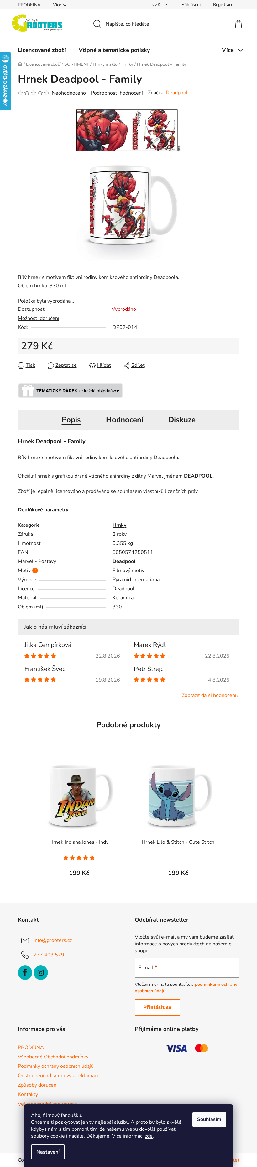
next (234, 823)
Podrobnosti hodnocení (117, 93)
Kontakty (28, 1094)
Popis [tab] (71, 420)
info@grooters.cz (53, 940)
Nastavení (48, 1152)
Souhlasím (209, 1119)
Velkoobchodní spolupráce (47, 1104)
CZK (157, 5)
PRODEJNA (29, 5)
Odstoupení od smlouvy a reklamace (59, 1075)
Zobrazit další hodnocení (209, 695)
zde (149, 1136)
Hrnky (119, 525)
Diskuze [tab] (182, 420)
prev (23, 823)
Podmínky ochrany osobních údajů (56, 1066)
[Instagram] (41, 972)
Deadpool (177, 92)
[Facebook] (25, 972)
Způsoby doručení (38, 1085)
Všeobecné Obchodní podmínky (53, 1056)
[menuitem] (42, 50)
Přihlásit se (157, 1007)
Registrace (223, 5)
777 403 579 (49, 954)
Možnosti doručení (38, 318)
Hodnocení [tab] (124, 420)
